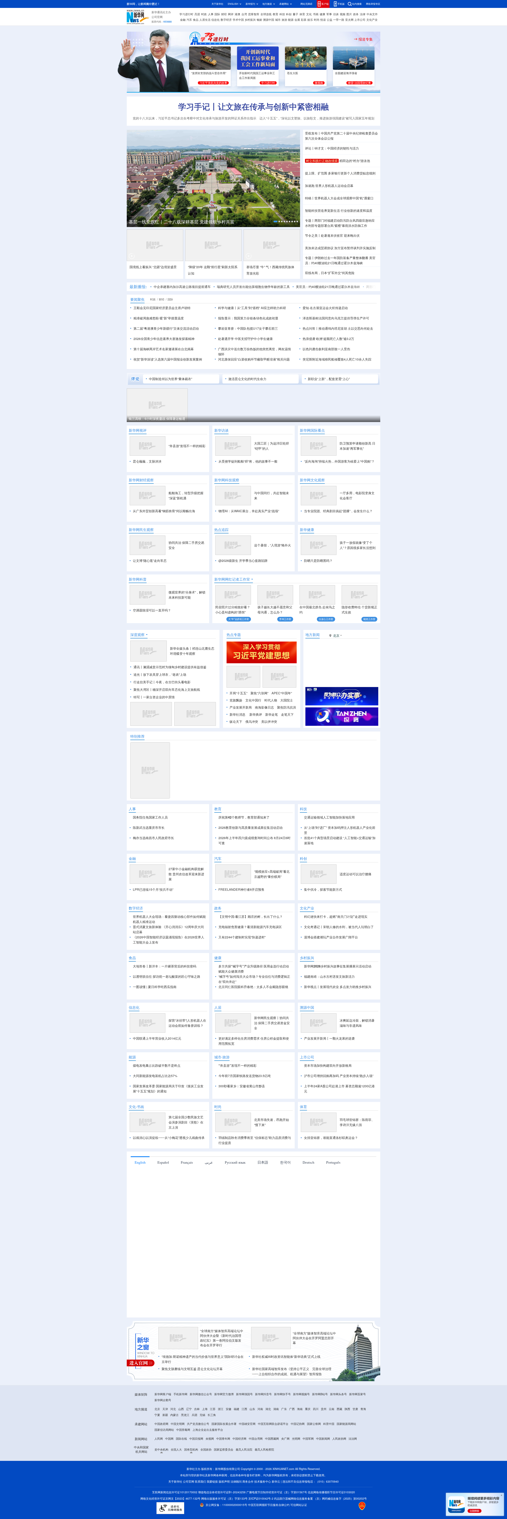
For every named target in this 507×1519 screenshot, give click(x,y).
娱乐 (310, 19)
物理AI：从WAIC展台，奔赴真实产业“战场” (248, 511)
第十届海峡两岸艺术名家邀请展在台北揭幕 (163, 349)
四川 (315, 1431)
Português (333, 1185)
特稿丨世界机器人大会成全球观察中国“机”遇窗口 (339, 198)
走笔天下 (287, 714)
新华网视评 (138, 430)
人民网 (158, 1461)
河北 (173, 1431)
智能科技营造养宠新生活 (322, 210)
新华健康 (307, 529)
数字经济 (226, 19)
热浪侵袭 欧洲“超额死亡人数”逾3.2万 (328, 338)
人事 (210, 14)
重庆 (308, 1431)
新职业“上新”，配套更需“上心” (329, 378)
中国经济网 (239, 1461)
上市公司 (359, 19)
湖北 (268, 1431)
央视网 (210, 1461)
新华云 (276, 1504)
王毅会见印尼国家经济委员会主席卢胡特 (162, 307)
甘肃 (355, 1431)
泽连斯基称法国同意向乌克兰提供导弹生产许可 (336, 318)
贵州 (323, 1431)
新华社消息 (237, 714)
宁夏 (157, 1437)
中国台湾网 (256, 1461)
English (140, 1185)
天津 (165, 1431)
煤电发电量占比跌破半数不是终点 (156, 1088)
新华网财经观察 (141, 480)
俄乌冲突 (251, 721)
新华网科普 (138, 579)
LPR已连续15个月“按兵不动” (153, 912)
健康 (322, 14)
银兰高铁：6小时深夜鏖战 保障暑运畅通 (157, 418)
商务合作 (248, 1504)
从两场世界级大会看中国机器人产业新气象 (182, 221)
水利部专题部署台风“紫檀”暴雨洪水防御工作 (336, 225)
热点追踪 (221, 529)
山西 (181, 1431)
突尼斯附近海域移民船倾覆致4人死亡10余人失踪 (337, 359)
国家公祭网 (314, 1446)
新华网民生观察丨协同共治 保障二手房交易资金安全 (272, 1045)
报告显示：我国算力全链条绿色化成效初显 (248, 318)
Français (187, 1185)
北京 (157, 1431)
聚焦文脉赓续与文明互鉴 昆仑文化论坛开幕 (192, 1391)
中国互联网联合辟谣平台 (273, 1446)
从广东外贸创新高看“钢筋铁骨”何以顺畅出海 (164, 511)
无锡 (202, 1437)
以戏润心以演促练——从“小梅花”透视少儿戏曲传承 (169, 1160)
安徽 (228, 1431)
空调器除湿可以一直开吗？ (152, 610)
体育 (302, 14)
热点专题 (234, 634)
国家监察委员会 (223, 1472)
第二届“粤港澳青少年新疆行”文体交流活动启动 (166, 328)
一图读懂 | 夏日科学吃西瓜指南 (154, 1009)
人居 (217, 1030)
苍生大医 (292, 73)
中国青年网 (223, 1461)
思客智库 (253, 14)
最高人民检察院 (264, 1472)
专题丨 (309, 220)
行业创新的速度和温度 (356, 210)
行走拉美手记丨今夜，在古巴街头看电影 (162, 682)
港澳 (237, 14)
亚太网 (349, 19)
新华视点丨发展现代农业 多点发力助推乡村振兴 (337, 1009)
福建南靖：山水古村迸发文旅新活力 (329, 999)
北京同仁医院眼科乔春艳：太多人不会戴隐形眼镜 (253, 1009)
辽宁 (189, 1431)
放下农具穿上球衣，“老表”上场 (164, 674)
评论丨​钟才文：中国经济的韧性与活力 (332, 148)
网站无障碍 (306, 4)
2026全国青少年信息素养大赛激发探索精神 (163, 338)
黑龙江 (185, 1437)
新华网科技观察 (226, 480)
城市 (278, 19)
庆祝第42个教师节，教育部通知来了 (244, 817)
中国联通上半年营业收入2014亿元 (157, 1061)
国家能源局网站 (346, 1446)
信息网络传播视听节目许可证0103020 (331, 1515)
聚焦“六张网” (259, 693)
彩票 (303, 19)
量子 (295, 14)
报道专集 (365, 39)
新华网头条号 (338, 1417)
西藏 (339, 1431)
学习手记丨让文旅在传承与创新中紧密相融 (253, 107)
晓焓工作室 (369, 619)
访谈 (336, 14)
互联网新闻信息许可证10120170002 (175, 1515)
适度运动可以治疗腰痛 (355, 896)
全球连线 (266, 14)
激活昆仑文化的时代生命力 (247, 378)
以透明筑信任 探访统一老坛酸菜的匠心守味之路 (166, 999)
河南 (260, 1431)
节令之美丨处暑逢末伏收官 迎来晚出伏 (332, 235)
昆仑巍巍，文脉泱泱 (147, 461)
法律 (362, 14)
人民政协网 (339, 1461)
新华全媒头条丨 (181, 648)
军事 (329, 14)
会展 (297, 19)
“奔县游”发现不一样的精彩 (187, 446)
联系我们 (200, 1504)
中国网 (169, 1461)
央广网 (285, 1461)
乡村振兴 (250, 19)
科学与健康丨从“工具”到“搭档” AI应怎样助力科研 (252, 307)
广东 (284, 1431)
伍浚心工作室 (326, 619)
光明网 (296, 1461)
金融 (183, 19)
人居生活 (205, 19)
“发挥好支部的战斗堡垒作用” (208, 73)
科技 (282, 14)
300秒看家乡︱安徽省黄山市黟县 (241, 1108)
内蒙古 (174, 1437)
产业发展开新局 (241, 707)
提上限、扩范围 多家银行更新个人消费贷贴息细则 (340, 173)
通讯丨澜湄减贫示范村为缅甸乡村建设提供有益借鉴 (169, 667)
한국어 (285, 1185)
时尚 (316, 19)
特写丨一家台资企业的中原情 (154, 697)
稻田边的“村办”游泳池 (354, 160)
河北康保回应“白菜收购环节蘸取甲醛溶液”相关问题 (254, 359)
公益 (329, 19)
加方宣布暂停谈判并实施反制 (354, 248)
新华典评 (255, 714)
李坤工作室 (285, 619)
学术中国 (238, 19)
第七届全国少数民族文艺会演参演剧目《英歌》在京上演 (186, 1145)
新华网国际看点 (312, 430)
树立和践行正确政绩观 (322, 160)
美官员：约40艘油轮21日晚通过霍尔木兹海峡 (328, 286)
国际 (217, 14)
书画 (315, 14)
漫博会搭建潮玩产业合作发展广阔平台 (331, 960)
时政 (204, 14)
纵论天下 (236, 721)
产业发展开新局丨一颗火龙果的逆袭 (329, 1061)
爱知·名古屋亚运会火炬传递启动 (325, 307)
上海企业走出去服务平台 (208, 1452)
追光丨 (138, 674)
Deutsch (308, 1185)
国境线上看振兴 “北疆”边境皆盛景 (153, 267)
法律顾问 (236, 1504)
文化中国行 (253, 700)
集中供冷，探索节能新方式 (323, 912)
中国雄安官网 (247, 1446)
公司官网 (157, 17)
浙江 (220, 1431)
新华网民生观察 (141, 529)
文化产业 (371, 19)
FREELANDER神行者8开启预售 (241, 912)
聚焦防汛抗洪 (286, 707)
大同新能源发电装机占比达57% (155, 1098)
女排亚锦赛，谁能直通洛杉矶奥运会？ (331, 1160)
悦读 (323, 19)
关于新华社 (217, 4)
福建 (236, 1431)
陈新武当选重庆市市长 (149, 827)
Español (163, 1185)
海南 (300, 1431)
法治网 (353, 1461)
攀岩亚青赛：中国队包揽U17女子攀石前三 (248, 328)
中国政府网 (161, 1446)
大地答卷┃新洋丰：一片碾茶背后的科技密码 (164, 989)
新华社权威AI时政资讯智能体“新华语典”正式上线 (286, 1379)
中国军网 (308, 1461)
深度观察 (137, 634)
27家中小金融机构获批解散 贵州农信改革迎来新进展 (186, 897)
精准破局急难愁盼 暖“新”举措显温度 (158, 318)
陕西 (347, 1431)
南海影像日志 (264, 707)
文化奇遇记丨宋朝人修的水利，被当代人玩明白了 (339, 949)
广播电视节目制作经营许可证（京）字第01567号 (276, 1515)
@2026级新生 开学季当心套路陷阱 (243, 560)
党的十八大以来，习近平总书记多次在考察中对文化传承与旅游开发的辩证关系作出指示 (194, 118)
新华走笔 (271, 714)
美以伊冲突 (269, 721)
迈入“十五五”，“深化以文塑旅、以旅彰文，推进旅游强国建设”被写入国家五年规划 (316, 118)
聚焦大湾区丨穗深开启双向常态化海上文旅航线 (166, 689)
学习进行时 (186, 14)
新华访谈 (221, 430)
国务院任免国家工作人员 (150, 817)
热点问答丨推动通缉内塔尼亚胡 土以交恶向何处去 (338, 328)
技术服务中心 (262, 1504)
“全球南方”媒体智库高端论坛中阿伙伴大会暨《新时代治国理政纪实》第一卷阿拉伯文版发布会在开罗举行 (221, 1360)
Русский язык (235, 1185)
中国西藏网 (272, 1461)
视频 (342, 14)
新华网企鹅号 (162, 1423)
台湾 (244, 14)
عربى (209, 1185)
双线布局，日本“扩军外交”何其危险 (330, 272)
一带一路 (338, 19)
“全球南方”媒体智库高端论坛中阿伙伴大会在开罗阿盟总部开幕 (314, 1360)
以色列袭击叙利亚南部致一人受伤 (326, 349)
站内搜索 (357, 4)
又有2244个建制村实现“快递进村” (242, 960)
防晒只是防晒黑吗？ (318, 560)
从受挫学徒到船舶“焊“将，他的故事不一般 (247, 461)
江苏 (212, 1431)
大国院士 (286, 700)
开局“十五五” (238, 693)
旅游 (284, 19)
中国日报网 (196, 1461)
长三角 (212, 1437)
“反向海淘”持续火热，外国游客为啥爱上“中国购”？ (339, 461)
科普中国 (328, 1446)
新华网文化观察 (312, 480)
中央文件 (372, 14)
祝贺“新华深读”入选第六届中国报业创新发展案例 (167, 359)
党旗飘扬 (236, 700)
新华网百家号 (357, 1417)
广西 (292, 1431)
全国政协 (206, 1472)
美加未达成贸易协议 (319, 248)
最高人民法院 (244, 1472)
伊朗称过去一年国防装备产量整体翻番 (341, 257)
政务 (356, 14)
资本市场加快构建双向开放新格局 (328, 1088)
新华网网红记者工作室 (232, 579)
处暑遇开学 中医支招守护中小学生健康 (245, 338)
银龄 (259, 19)
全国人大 (176, 1472)
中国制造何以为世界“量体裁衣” (170, 378)
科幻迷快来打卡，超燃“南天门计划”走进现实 (335, 939)
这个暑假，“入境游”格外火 (272, 545)
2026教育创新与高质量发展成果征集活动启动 (250, 827)
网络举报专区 (373, 4)
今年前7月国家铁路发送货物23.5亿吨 (244, 1098)
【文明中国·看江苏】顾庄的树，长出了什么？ (250, 939)
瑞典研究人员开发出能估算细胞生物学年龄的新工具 (253, 286)
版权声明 (224, 1504)
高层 (197, 14)
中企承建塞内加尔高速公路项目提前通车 (182, 286)
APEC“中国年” (282, 693)
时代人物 (270, 700)
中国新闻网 (323, 1461)
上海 (205, 1431)
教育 (275, 14)
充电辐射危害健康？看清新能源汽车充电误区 (250, 949)
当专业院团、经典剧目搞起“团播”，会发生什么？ (338, 511)
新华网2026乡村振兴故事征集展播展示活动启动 (337, 989)
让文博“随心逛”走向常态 (150, 560)
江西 (244, 1431)
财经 (224, 14)
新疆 (165, 1437)
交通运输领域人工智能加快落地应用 (329, 817)
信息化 (215, 19)
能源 (291, 19)
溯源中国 (268, 19)
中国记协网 (298, 1446)
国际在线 (181, 1461)
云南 (331, 1431)
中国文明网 (178, 1446)
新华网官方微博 (224, 1417)
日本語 (262, 1185)
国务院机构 (191, 1472)
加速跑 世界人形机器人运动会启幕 (329, 185)
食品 (195, 19)
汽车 (189, 19)
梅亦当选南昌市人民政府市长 (153, 837)
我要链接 (212, 1504)
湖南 (276, 1431)
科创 (289, 14)
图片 (349, 14)
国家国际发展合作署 (224, 1446)
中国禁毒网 (183, 1452)
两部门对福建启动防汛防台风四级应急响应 (344, 220)
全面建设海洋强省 (346, 73)
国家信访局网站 (164, 1452)
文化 (309, 14)
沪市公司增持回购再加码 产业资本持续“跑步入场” (338, 1098)
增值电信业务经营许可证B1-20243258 (222, 1515)
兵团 (194, 1437)
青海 (363, 1431)
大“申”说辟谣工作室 (238, 619)
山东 (252, 1431)
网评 (230, 14)
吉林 (197, 1431)
